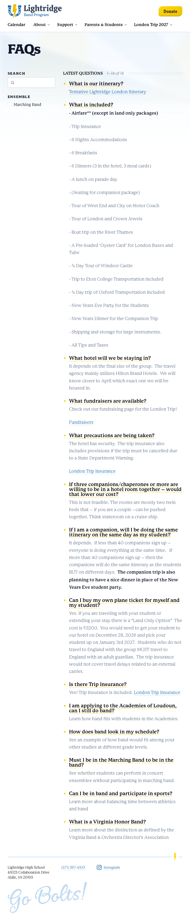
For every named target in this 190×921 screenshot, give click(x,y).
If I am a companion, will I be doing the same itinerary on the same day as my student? (123, 532)
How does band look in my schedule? (114, 732)
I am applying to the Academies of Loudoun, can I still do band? (123, 708)
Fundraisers (81, 422)
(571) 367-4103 (73, 867)
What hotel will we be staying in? (110, 358)
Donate (170, 11)
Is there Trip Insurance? (98, 684)
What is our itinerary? (96, 84)
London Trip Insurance (92, 471)
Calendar (16, 24)
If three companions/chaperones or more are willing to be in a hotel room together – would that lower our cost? (125, 489)
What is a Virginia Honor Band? (107, 822)
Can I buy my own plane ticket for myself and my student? (124, 602)
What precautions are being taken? (112, 435)
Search (16, 73)
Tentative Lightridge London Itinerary (107, 91)
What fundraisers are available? (107, 401)
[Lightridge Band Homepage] (35, 11)
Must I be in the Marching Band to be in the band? (121, 762)
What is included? (91, 105)
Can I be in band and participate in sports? (120, 793)
